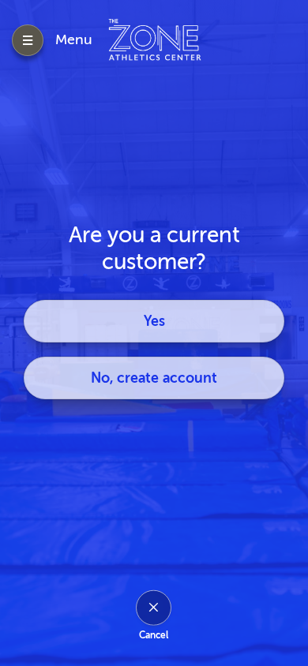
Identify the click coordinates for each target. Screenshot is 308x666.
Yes (154, 321)
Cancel (153, 634)
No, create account (154, 378)
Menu (73, 39)
